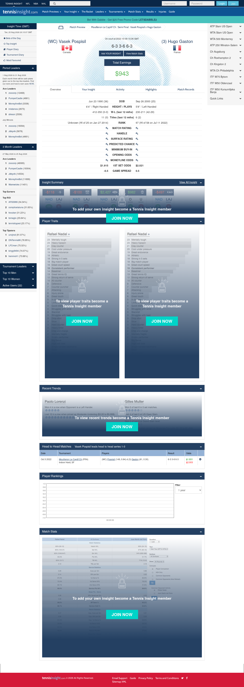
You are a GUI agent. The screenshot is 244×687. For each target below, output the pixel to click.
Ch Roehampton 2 (220, 57)
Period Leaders (11, 68)
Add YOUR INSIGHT (111, 53)
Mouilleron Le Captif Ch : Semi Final (126, 27)
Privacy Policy (145, 678)
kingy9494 (14, 250)
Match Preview (77, 27)
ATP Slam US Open (221, 26)
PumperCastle (16, 98)
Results (150, 11)
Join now (122, 218)
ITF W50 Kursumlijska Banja (222, 91)
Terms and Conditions (167, 678)
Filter (177, 485)
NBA (36, 3)
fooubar (12, 212)
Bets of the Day (13, 38)
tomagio (12, 217)
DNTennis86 (15, 239)
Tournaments (116, 11)
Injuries (162, 11)
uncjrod (12, 234)
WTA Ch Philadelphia (222, 70)
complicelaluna (16, 207)
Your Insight (70, 11)
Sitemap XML (119, 681)
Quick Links (216, 98)
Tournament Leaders (14, 266)
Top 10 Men (9, 272)
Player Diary (12, 49)
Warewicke (14, 184)
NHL (44, 3)
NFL (28, 3)
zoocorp (12, 92)
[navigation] (18, 157)
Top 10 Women (11, 279)
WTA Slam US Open (221, 32)
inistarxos (13, 108)
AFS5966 (13, 201)
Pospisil (111, 459)
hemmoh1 (13, 256)
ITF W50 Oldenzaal (221, 83)
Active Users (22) (12, 285)
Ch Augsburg (217, 51)
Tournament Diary (15, 54)
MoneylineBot (15, 103)
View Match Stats (134, 53)
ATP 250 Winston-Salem (224, 45)
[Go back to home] (62, 27)
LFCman (13, 245)
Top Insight (11, 43)
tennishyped (15, 223)
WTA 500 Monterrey (221, 39)
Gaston (135, 459)
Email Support (119, 678)
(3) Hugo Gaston (177, 41)
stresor (12, 114)
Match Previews (50, 11)
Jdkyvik (12, 131)
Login (222, 3)
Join (233, 3)
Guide (172, 11)
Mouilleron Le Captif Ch (70, 459)
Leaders (100, 11)
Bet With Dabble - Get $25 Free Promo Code (122, 19)
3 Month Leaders (12, 146)
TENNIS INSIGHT (13, 3)
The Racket (87, 11)
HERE (31, 84)
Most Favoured (13, 60)
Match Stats (134, 11)
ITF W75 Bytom (219, 76)
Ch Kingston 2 (218, 64)
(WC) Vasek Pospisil (67, 41)
